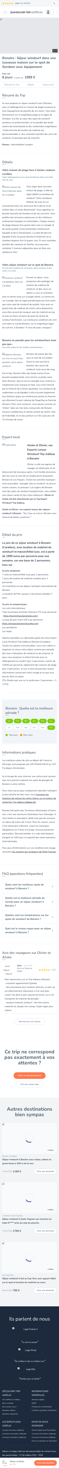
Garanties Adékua (8, 1410)
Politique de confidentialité (42, 1407)
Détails (30, 84)
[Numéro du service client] (54, 3)
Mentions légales (38, 1399)
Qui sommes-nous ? (9, 1407)
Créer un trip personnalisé (29, 1075)
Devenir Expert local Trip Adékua (44, 1430)
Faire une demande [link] (45, 1171)
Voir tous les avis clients (29, 1021)
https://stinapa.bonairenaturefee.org (20, 623)
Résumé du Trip (11, 84)
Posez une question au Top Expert (44, 1441)
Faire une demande (45, 1463)
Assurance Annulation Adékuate (14, 1434)
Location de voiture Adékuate (13, 1430)
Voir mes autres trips (29, 1084)
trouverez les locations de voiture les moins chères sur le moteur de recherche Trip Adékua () (29, 798)
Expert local (48, 84)
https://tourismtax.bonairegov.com (20, 615)
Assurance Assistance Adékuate (14, 1437)
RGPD (34, 1403)
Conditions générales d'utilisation (44, 1410)
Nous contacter (7, 1403)
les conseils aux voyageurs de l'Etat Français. (34, 851)
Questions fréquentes (10, 1414)
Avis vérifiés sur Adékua (11, 1399)
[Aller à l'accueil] (26, 12)
